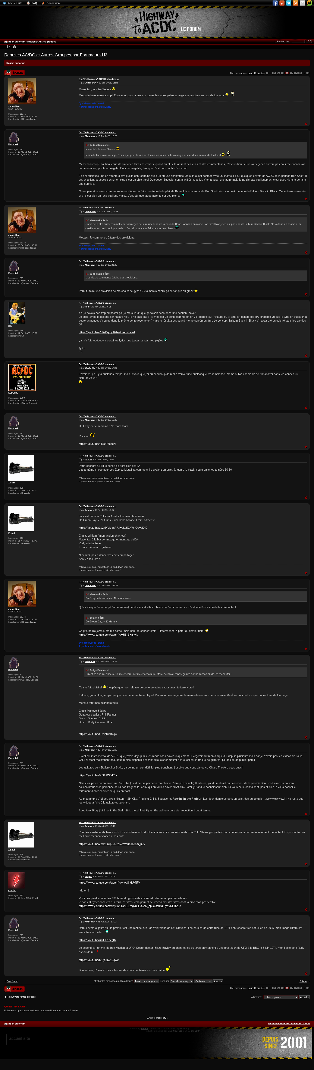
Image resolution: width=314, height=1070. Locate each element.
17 (291, 73)
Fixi (10, 325)
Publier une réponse (10, 71)
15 (282, 73)
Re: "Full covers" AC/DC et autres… (99, 79)
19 (300, 73)
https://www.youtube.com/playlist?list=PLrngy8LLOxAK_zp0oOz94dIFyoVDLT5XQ (130, 906)
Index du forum (16, 41)
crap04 (12, 890)
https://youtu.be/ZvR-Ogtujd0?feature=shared (107, 332)
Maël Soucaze (175, 1031)
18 (296, 73)
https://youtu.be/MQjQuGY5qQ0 (99, 960)
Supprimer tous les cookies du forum (289, 1023)
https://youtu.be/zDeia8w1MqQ (98, 734)
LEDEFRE (13, 393)
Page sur (256, 73)
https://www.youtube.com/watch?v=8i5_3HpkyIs (108, 634)
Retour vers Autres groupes (21, 996)
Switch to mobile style (157, 1018)
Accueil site (19, 1038)
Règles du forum (15, 63)
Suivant (303, 981)
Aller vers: (256, 997)
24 (307, 73)
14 (278, 73)
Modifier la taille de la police (7, 47)
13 (274, 73)
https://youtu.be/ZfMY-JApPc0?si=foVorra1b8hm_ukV (112, 844)
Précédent (12, 981)
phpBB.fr (195, 1031)
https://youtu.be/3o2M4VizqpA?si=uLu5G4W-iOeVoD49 (113, 527)
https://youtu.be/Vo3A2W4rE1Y (98, 775)
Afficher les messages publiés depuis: (114, 981)
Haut (306, 124)
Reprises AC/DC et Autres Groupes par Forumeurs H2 (55, 55)
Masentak (13, 144)
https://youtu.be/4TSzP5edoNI (97, 443)
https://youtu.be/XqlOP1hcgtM (97, 940)
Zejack (11, 483)
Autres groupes (47, 41)
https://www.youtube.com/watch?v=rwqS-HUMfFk (109, 882)
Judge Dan (13, 106)
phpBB (144, 1028)
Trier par (165, 981)
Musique (32, 41)
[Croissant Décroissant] (208, 981)
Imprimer (15, 47)
